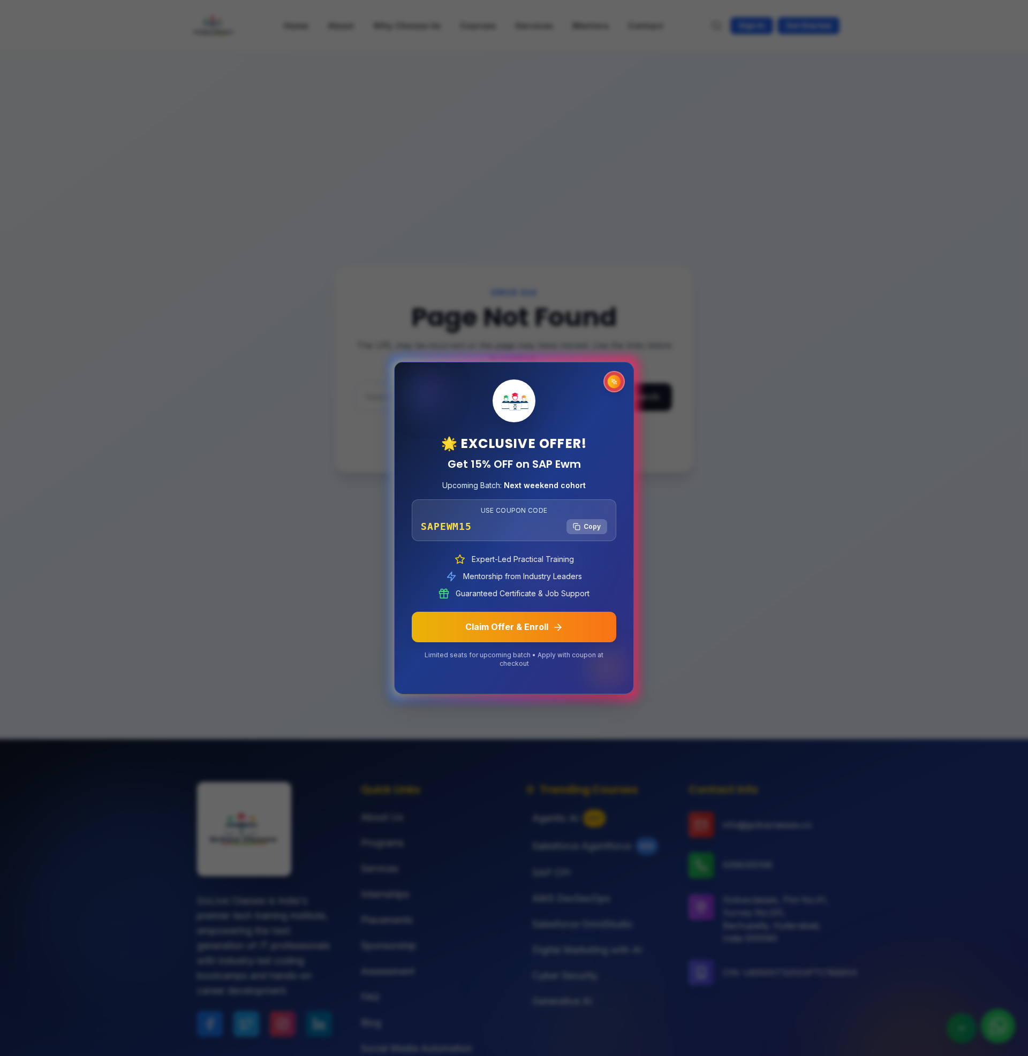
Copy (592, 526)
